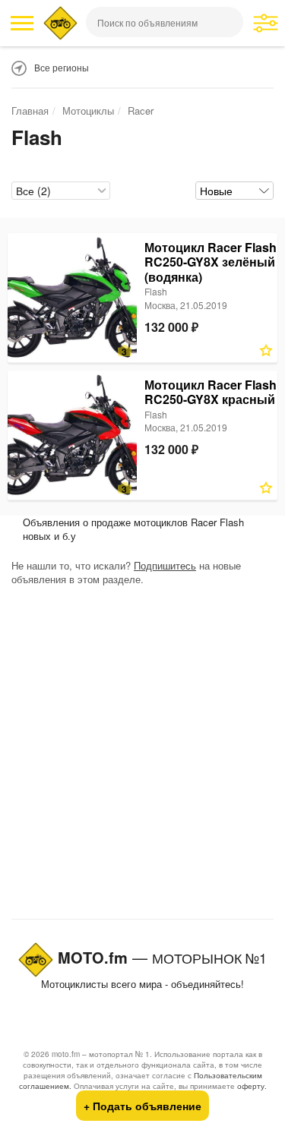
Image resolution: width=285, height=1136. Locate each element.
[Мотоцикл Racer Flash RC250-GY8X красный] (72, 435)
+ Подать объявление (142, 1105)
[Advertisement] (142, 756)
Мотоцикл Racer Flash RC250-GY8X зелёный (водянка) (210, 262)
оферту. (252, 1086)
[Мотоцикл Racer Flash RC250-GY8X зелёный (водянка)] (72, 297)
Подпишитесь (165, 565)
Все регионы (61, 67)
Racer (141, 110)
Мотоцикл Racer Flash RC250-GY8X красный (210, 392)
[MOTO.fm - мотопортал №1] (60, 23)
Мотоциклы (88, 110)
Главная (30, 110)
